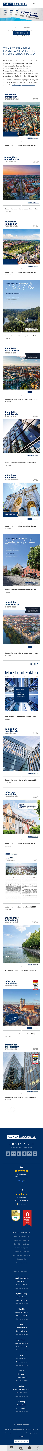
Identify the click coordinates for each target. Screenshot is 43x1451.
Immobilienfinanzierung (21, 1255)
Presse (27, 28)
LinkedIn (35, 1153)
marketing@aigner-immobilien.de (23, 85)
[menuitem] (34, 4)
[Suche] (34, 4)
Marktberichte (21, 33)
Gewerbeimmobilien (21, 1251)
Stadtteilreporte (21, 35)
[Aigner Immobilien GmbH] (15, 4)
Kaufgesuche (21, 1259)
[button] (11, 1448)
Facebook (29, 1153)
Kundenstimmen (21, 1263)
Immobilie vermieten (21, 1244)
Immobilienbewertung (21, 1236)
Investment (13, 30)
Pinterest (24, 1153)
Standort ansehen (22, 1288)
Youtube (13, 1153)
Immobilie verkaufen (21, 1240)
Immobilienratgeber (21, 1248)
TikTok (19, 1153)
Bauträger (30, 30)
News (15, 28)
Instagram (8, 1153)
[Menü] (37, 4)
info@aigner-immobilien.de (22, 1148)
